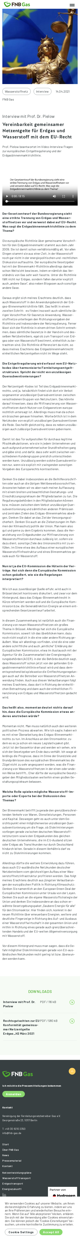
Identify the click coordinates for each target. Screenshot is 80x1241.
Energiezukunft (12, 1189)
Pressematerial (11, 1160)
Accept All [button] (51, 1232)
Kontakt (7, 1166)
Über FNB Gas (10, 1149)
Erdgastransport (12, 1183)
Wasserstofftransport (16, 1178)
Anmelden (13, 1094)
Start (5, 1144)
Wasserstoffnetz (16, 91)
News (5, 1155)
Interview (42, 91)
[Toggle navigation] (72, 5)
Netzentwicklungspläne (16, 1172)
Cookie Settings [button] (21, 1232)
